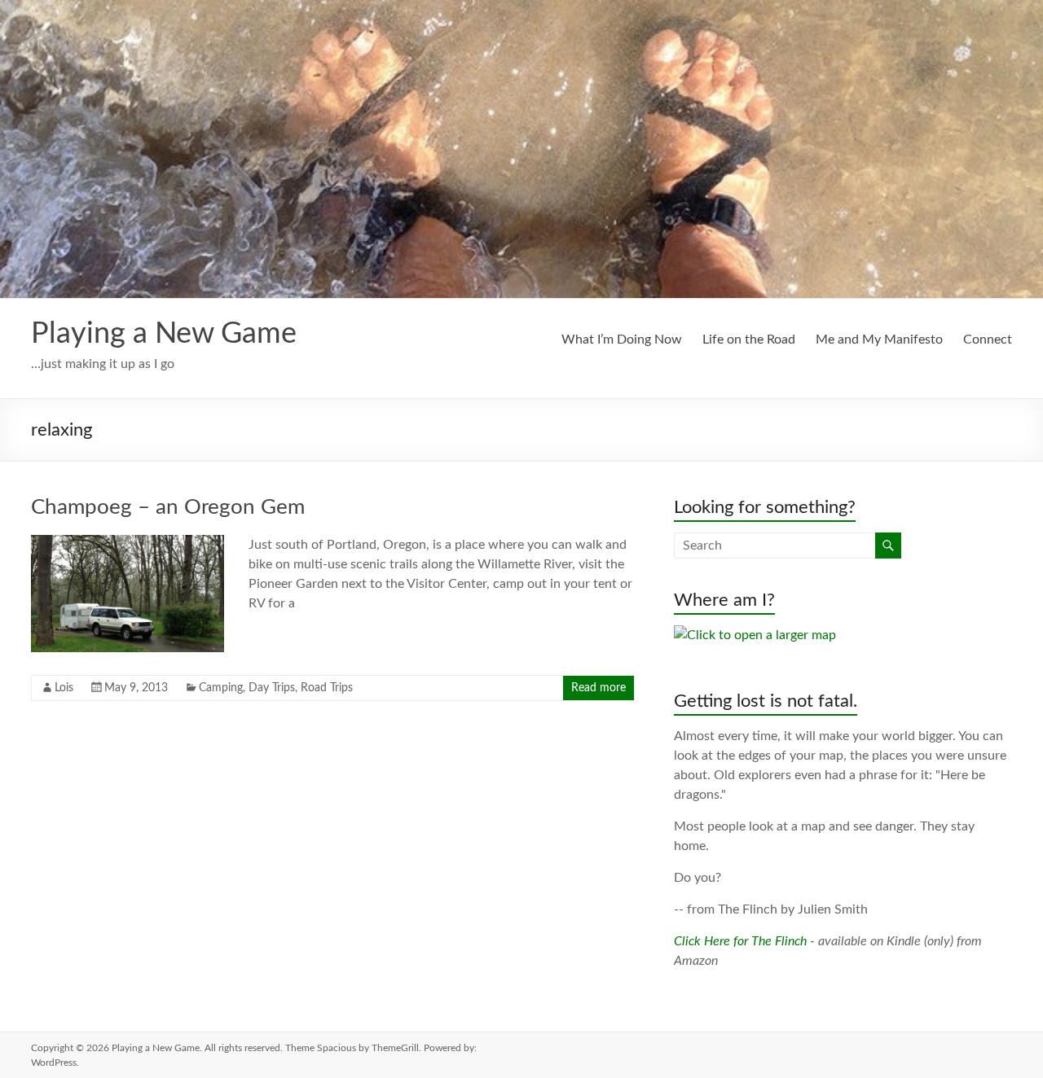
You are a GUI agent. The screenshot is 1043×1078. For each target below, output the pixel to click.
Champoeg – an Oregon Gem (168, 507)
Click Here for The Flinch (740, 941)
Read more (598, 688)
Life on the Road (748, 339)
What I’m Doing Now (621, 339)
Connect (987, 339)
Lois (64, 688)
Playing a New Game (164, 333)
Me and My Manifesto (879, 339)
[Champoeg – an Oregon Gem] (127, 543)
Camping (221, 688)
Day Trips (272, 688)
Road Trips (327, 688)
